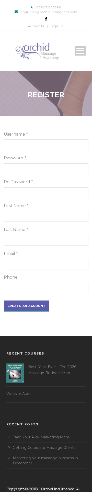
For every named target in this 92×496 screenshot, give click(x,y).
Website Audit (19, 393)
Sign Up (57, 26)
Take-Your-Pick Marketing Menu (41, 437)
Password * (15, 157)
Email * (11, 253)
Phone (11, 277)
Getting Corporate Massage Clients (44, 447)
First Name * (16, 205)
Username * (16, 134)
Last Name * (16, 229)
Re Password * (18, 181)
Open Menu (80, 51)
